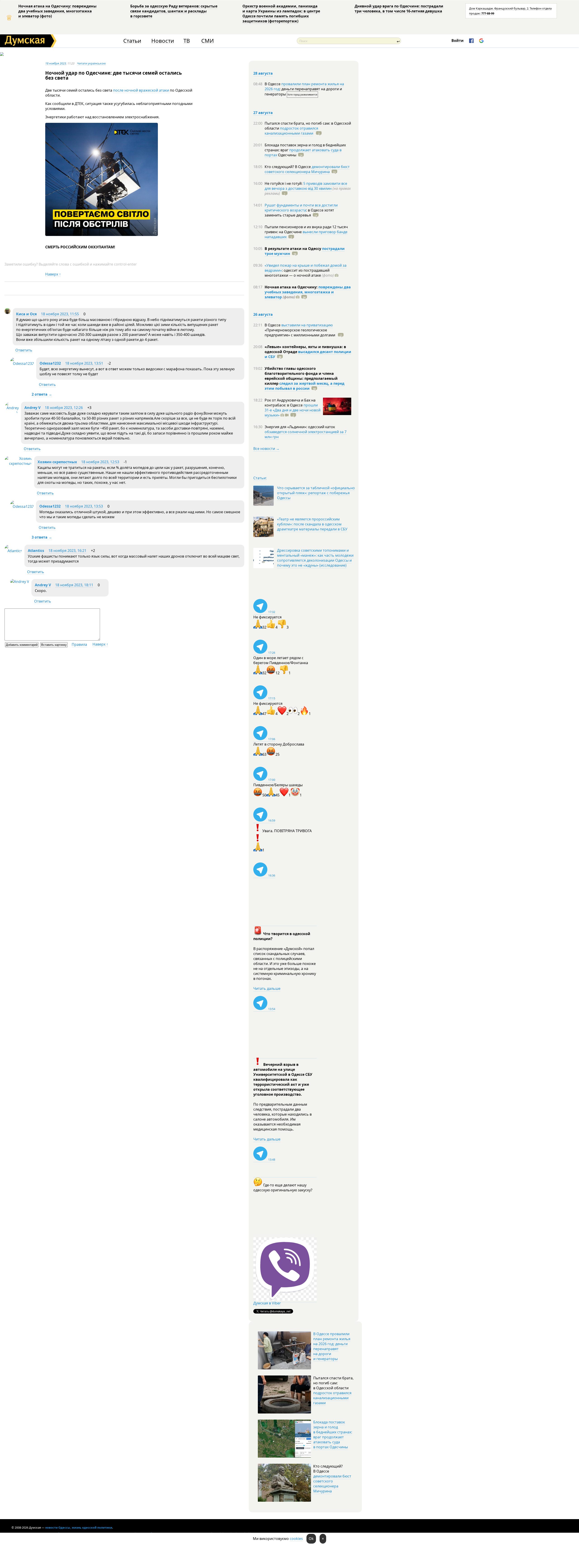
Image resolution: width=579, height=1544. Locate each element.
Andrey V (32, 407)
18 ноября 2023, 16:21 (67, 550)
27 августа (263, 112)
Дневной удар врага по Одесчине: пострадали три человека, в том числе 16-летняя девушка (399, 9)
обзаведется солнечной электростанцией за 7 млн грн (305, 434)
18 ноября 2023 (55, 63)
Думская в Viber (267, 1303)
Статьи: (260, 477)
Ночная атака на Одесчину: (291, 287)
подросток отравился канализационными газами (291, 131)
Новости (162, 41)
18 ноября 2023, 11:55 (60, 313)
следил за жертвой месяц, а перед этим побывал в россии (304, 386)
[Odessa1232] (22, 363)
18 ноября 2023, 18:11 (74, 584)
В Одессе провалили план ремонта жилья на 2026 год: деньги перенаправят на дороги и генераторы (331, 1346)
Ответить (23, 350)
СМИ (207, 41)
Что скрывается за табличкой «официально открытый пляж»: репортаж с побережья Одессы (316, 492)
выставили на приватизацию (307, 325)
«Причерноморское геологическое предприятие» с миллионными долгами (300, 332)
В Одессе (273, 83)
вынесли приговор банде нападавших (306, 234)
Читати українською (91, 63)
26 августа (263, 314)
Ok (311, 1538)
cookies (296, 1538)
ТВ (186, 41)
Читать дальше (266, 988)
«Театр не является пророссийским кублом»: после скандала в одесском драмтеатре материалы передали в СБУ (312, 524)
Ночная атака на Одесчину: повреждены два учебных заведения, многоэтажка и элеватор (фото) (57, 11)
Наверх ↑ (53, 274)
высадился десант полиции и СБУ (308, 354)
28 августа (263, 73)
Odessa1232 (50, 363)
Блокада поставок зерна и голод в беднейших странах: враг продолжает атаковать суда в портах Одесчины (332, 1434)
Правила (79, 644)
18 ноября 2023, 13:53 (84, 506)
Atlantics (36, 550)
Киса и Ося (26, 313)
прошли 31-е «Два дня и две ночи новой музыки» (292, 410)
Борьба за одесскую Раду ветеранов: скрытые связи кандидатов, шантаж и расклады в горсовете (173, 11)
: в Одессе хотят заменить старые (299, 213)
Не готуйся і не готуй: (284, 183)
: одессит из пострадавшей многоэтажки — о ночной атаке (299, 273)
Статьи (132, 41)
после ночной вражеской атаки (141, 90)
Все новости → (266, 448)
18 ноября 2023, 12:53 (100, 461)
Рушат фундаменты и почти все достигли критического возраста (301, 208)
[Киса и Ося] (7, 312)
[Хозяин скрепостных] (18, 463)
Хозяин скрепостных (57, 461)
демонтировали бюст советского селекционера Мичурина (307, 169)
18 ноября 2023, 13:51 (84, 363)
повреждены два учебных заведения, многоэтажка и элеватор (308, 292)
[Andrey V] (12, 412)
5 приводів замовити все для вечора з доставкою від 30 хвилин (306, 186)
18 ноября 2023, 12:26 (64, 407)
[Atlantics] (13, 550)
